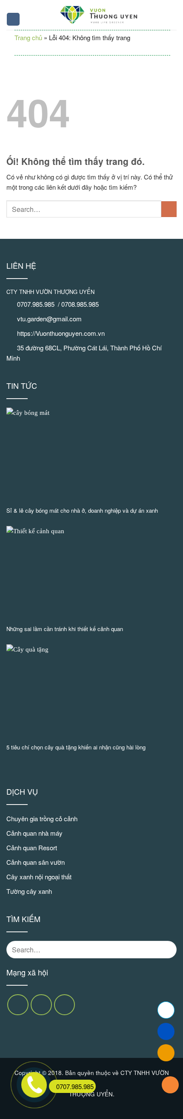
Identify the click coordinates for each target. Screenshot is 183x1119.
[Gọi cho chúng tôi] (64, 1005)
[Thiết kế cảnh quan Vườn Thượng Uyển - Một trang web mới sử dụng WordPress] (98, 15)
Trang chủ (28, 37)
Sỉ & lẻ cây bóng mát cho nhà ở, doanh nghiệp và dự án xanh (82, 510)
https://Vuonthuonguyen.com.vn (61, 333)
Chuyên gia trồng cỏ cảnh (41, 818)
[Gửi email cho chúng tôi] (41, 1005)
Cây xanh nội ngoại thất (38, 876)
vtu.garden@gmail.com (49, 318)
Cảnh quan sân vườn (35, 862)
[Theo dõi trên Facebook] (18, 1005)
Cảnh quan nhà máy (34, 832)
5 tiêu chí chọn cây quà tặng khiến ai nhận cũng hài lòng (76, 747)
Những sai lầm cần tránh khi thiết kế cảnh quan (64, 629)
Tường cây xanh (29, 891)
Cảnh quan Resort (31, 847)
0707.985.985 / (39, 304)
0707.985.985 (75, 1086)
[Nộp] (169, 209)
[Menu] (13, 19)
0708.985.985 (80, 304)
